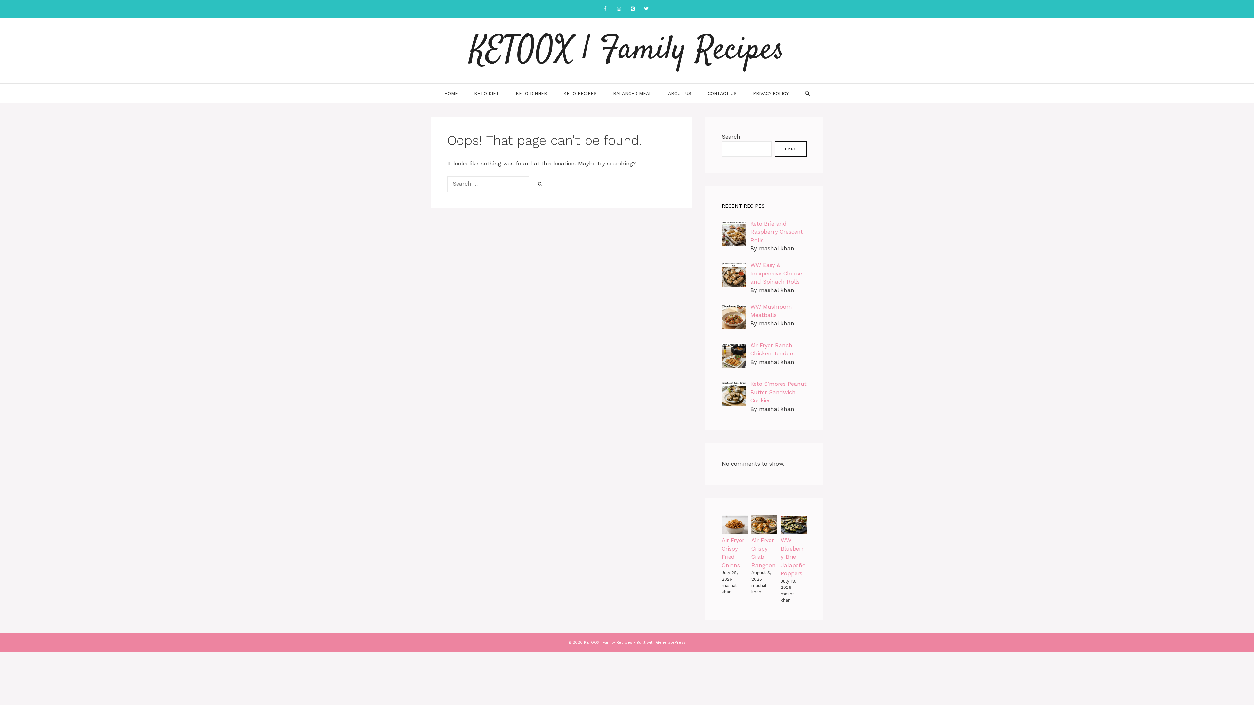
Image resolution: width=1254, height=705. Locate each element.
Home (451, 93)
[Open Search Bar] (807, 93)
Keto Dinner (531, 93)
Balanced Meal (632, 93)
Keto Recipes (580, 93)
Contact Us (722, 93)
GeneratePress (671, 642)
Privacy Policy (771, 93)
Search (731, 136)
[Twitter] (646, 9)
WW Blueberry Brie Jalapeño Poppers (793, 557)
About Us (679, 93)
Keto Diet (486, 93)
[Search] (540, 184)
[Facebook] (605, 9)
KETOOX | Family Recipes (627, 50)
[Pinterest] (632, 9)
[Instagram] (618, 9)
